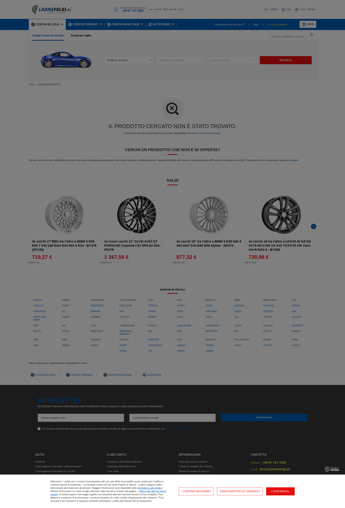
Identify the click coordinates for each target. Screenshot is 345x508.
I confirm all (280, 491)
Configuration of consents (240, 491)
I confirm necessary (196, 491)
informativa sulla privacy (149, 488)
